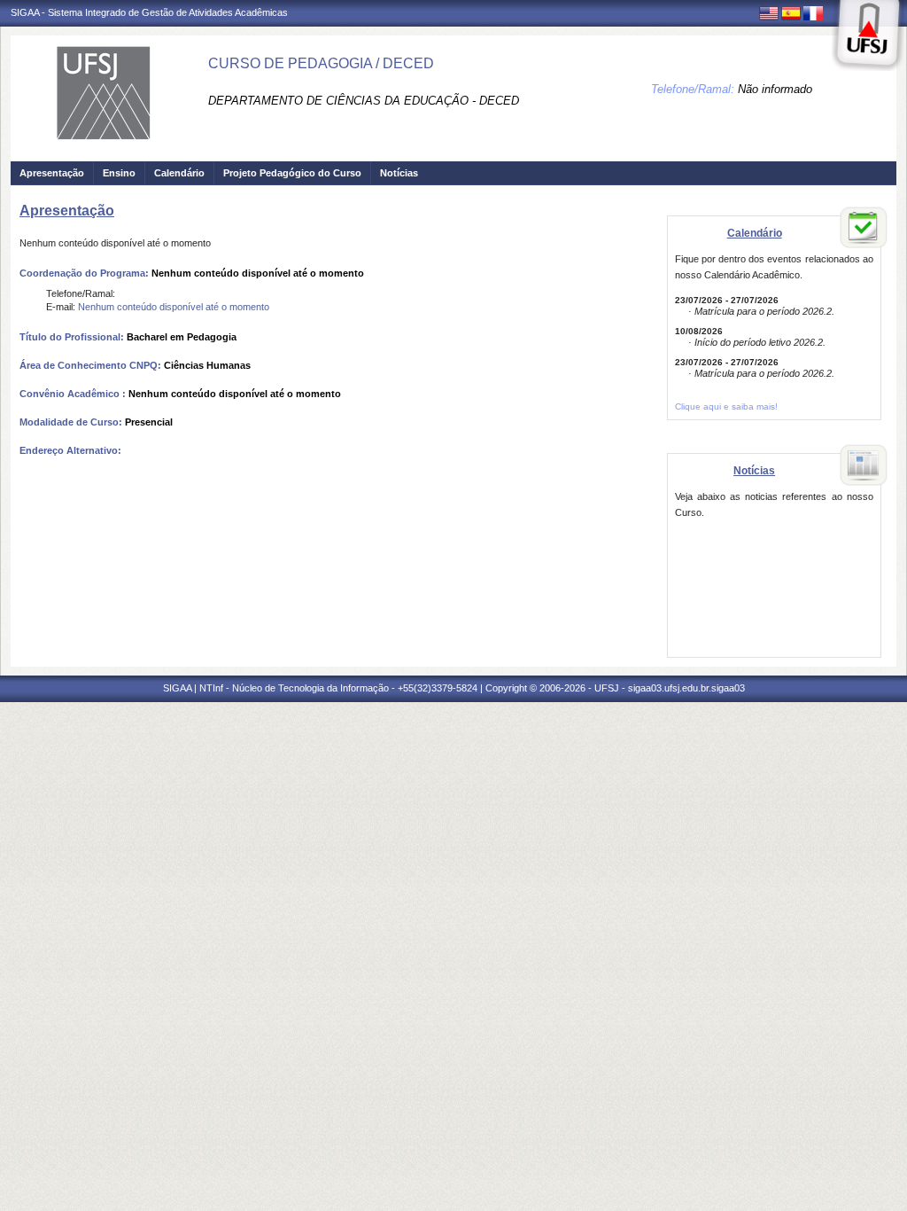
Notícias (399, 173)
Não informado (775, 89)
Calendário (179, 173)
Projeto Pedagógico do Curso (292, 173)
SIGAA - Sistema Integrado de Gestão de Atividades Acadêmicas (149, 12)
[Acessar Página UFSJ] (868, 35)
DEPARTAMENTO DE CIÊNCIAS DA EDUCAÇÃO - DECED (363, 100)
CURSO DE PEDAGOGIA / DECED (321, 63)
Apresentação (51, 173)
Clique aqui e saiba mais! (726, 406)
